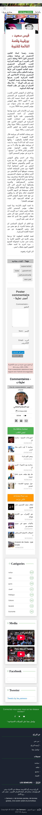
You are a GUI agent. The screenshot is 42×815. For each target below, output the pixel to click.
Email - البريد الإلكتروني (23, 341)
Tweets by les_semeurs (17, 698)
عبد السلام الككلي (21, 407)
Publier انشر (18, 352)
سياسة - (37, 763)
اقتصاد (21, 589)
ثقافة (21, 578)
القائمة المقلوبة (26, 266)
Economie (21, 611)
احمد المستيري (26, 271)
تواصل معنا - (36, 750)
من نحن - (37, 741)
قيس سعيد (27, 279)
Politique (21, 595)
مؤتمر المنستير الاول (25, 275)
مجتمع (21, 583)
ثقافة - (38, 767)
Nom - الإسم (24, 331)
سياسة (21, 572)
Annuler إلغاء (18, 356)
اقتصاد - (37, 776)
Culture (21, 600)
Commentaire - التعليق (22, 305)
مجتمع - (37, 772)
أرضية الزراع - (35, 745)
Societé (21, 606)
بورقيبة (17, 271)
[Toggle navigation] (5, 8)
